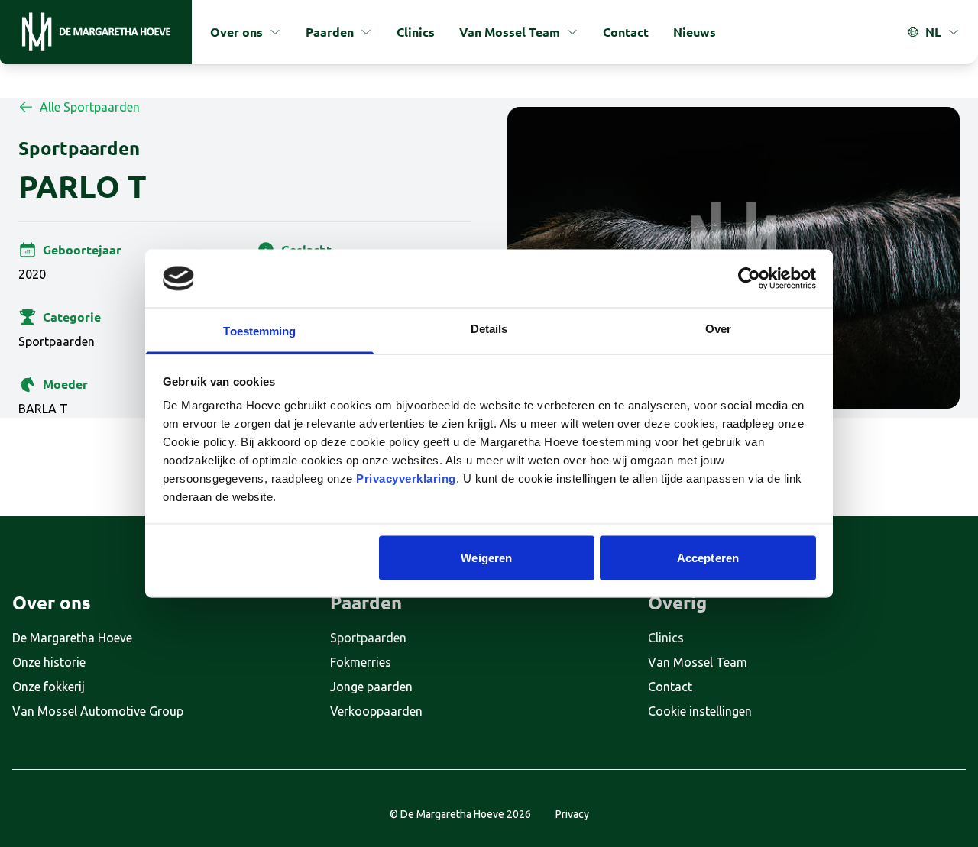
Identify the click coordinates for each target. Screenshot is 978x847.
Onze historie (49, 662)
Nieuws (694, 32)
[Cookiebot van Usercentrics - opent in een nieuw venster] (749, 278)
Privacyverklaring (406, 478)
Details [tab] (489, 328)
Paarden (330, 32)
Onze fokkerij (48, 686)
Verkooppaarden (376, 711)
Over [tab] (718, 328)
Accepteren (708, 557)
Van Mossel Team (509, 32)
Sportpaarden (368, 638)
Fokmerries (360, 662)
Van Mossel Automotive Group (97, 711)
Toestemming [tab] (259, 331)
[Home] (96, 32)
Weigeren (486, 557)
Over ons (236, 32)
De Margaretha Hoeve (72, 638)
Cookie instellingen (700, 711)
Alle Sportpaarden (90, 107)
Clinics (416, 32)
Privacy (572, 814)
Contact (626, 32)
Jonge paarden (371, 686)
